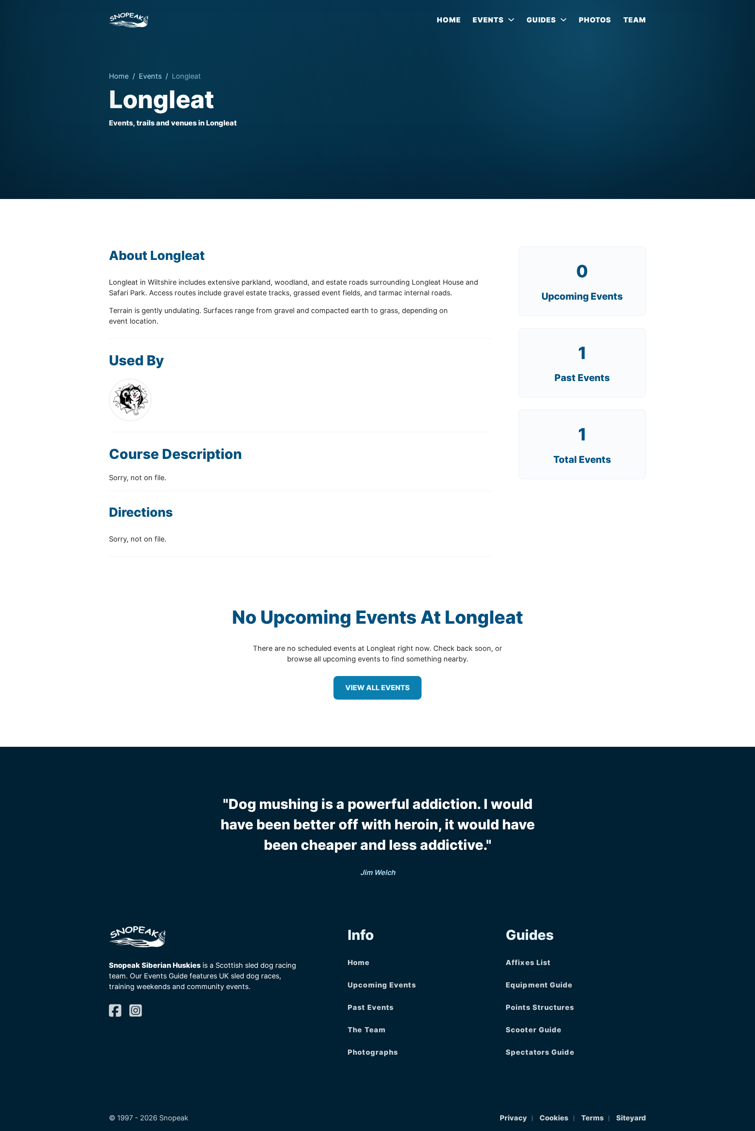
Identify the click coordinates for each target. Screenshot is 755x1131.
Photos (595, 20)
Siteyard (631, 1118)
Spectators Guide (540, 1052)
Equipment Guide (539, 985)
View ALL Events (377, 687)
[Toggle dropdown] (511, 19)
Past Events (371, 1007)
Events (150, 76)
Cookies (554, 1118)
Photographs (373, 1052)
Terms (592, 1118)
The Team (367, 1030)
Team (634, 20)
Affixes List (528, 962)
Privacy (513, 1118)
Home (448, 20)
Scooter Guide (534, 1030)
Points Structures (540, 1007)
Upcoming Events (582, 296)
